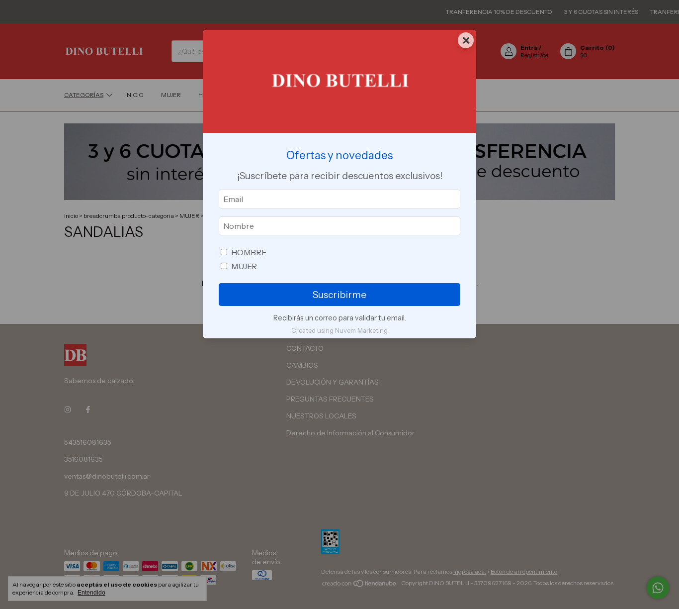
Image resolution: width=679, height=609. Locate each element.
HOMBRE (248, 252)
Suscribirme (339, 295)
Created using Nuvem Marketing (339, 330)
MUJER (244, 266)
